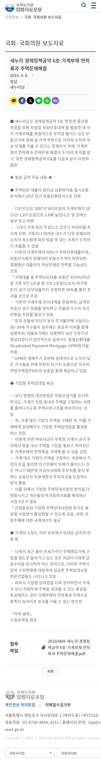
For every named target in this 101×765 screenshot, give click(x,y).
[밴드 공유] (47, 100)
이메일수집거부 (58, 705)
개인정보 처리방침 (20, 705)
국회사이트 (17, 753)
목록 (50, 671)
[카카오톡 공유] (13, 100)
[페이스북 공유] (22, 100)
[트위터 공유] (30, 100)
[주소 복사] (55, 100)
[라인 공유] (38, 100)
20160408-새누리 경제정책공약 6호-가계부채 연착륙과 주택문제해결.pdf (69, 647)
